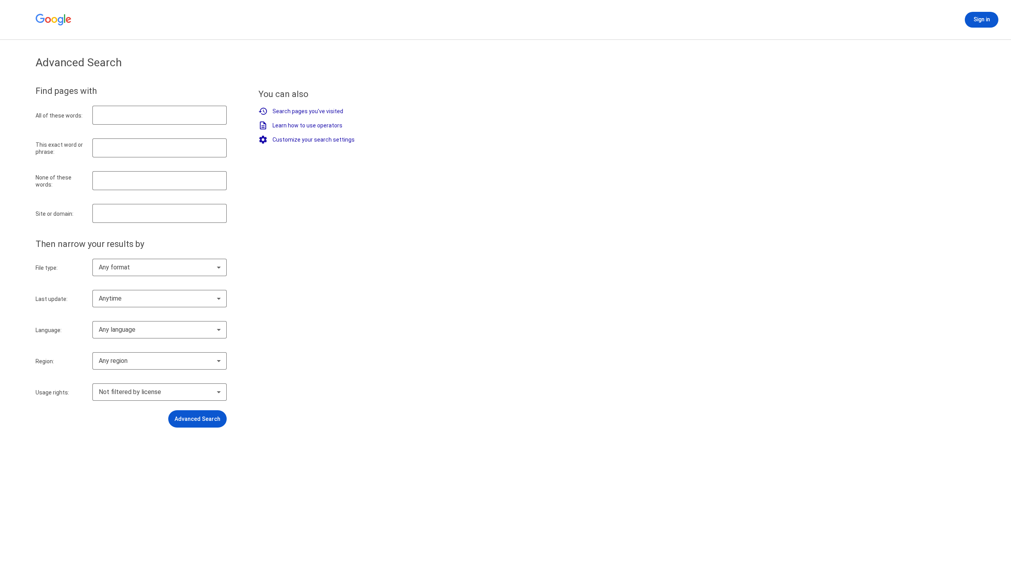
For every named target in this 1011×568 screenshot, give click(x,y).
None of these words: (53, 181)
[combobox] (159, 267)
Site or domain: (54, 214)
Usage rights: (52, 392)
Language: (49, 330)
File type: (47, 268)
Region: (45, 361)
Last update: (52, 299)
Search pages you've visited (307, 111)
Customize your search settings (313, 139)
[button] (197, 419)
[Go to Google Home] (54, 19)
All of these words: (59, 115)
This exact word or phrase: (59, 148)
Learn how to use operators (307, 125)
